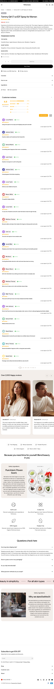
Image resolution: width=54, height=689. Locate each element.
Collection (8, 9)
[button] (18, 367)
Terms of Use (19, 662)
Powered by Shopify (16, 683)
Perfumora (27, 5)
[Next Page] (35, 368)
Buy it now (27, 66)
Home (2, 9)
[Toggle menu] (1, 4)
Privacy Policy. (26, 662)
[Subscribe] (32, 658)
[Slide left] (47, 375)
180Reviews (5, 106)
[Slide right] (51, 375)
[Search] (46, 4)
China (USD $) (6, 679)
